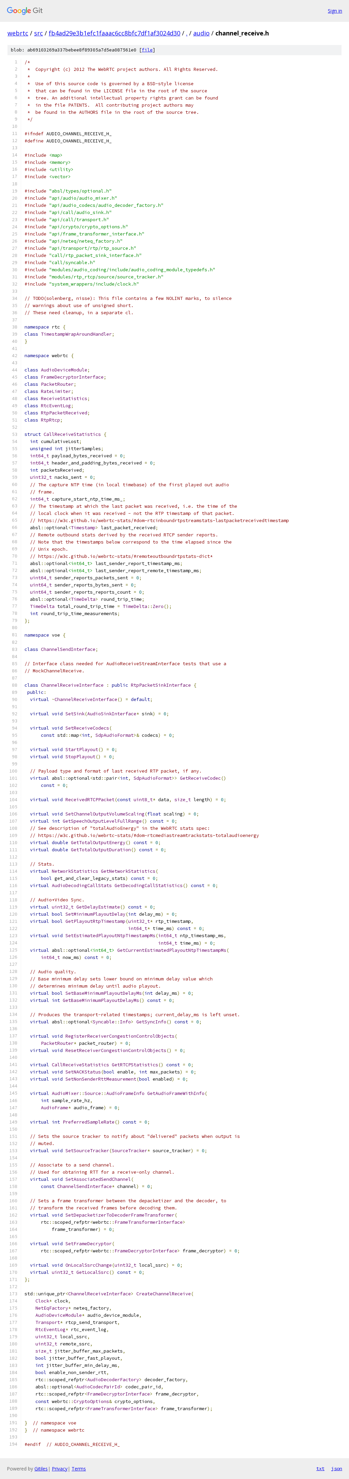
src (38, 33)
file (147, 50)
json (336, 1468)
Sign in (335, 10)
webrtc (17, 33)
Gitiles (41, 1468)
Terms (79, 1468)
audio (201, 33)
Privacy (59, 1468)
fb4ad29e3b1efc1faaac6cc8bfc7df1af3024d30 (114, 33)
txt (320, 1468)
